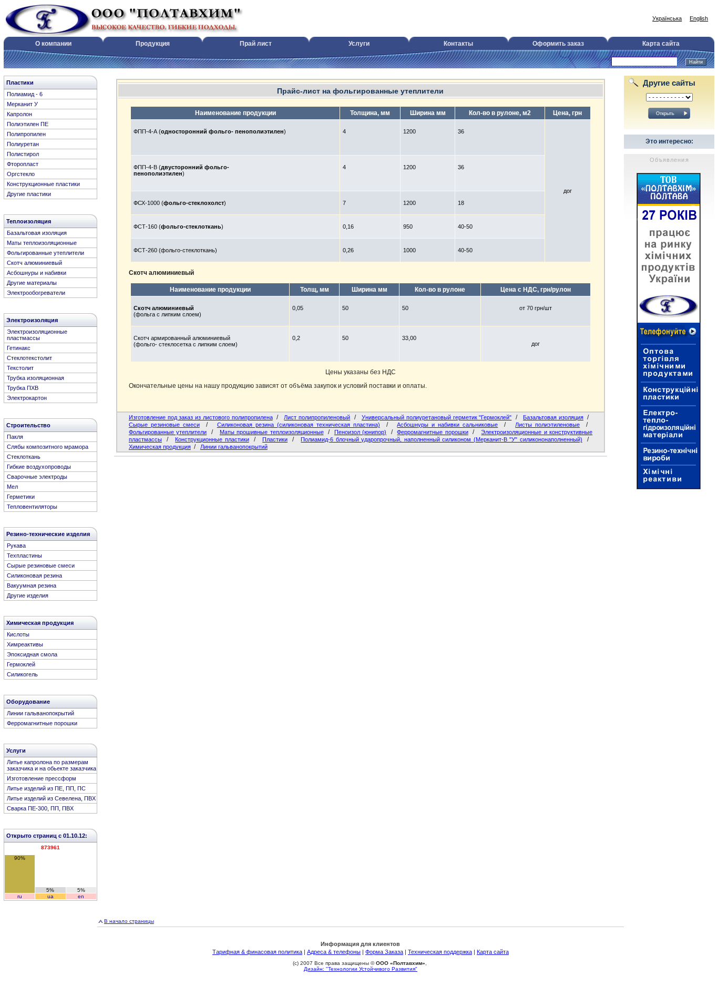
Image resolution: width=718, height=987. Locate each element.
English (699, 18)
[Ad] (669, 487)
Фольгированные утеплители (168, 432)
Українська (667, 18)
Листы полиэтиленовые (547, 424)
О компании (53, 43)
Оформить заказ (558, 43)
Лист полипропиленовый (317, 417)
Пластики (275, 439)
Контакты (458, 43)
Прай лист (256, 43)
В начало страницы (129, 921)
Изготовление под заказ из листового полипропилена (201, 417)
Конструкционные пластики (212, 439)
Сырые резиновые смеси (164, 424)
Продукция (153, 43)
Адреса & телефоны (334, 952)
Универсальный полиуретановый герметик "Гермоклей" (436, 417)
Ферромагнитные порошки (432, 432)
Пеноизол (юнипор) (360, 432)
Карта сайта (661, 43)
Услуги (359, 43)
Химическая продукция (160, 447)
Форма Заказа (384, 952)
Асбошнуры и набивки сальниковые (447, 424)
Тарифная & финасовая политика (257, 952)
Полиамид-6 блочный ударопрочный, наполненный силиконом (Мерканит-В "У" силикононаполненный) (441, 439)
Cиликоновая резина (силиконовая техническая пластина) (298, 424)
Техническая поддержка (440, 952)
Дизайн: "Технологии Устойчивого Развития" (360, 969)
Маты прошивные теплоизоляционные (272, 432)
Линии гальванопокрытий (234, 447)
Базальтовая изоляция (553, 417)
